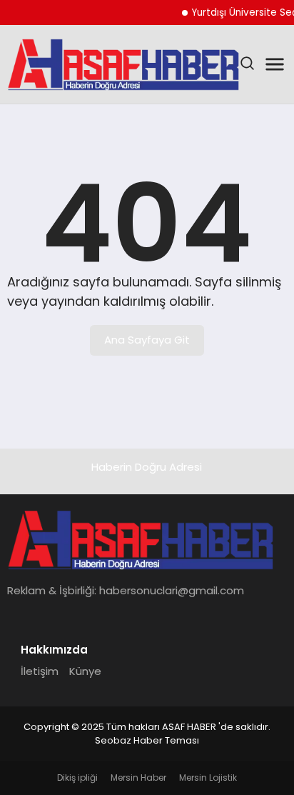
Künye (85, 671)
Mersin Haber (138, 777)
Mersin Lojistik (208, 777)
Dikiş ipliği (77, 777)
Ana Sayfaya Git (147, 339)
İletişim (40, 671)
